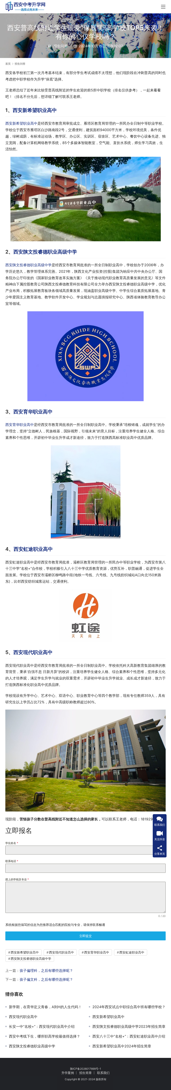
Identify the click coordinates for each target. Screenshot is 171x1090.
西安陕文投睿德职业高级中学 (45, 252)
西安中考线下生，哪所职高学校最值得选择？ (44, 1036)
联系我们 (103, 1073)
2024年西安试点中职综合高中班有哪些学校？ (128, 1007)
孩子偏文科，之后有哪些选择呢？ (46, 979)
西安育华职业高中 (33, 412)
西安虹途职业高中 (33, 549)
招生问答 (60, 46)
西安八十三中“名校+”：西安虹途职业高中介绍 (128, 1036)
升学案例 (67, 1073)
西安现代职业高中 (33, 652)
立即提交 (85, 936)
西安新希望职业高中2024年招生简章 (121, 1046)
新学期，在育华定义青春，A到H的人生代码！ (45, 1007)
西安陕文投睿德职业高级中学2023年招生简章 (128, 1026)
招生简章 (85, 1073)
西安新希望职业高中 (35, 110)
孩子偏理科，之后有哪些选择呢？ (46, 970)
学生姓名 (11, 843)
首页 (8, 63)
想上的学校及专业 (17, 879)
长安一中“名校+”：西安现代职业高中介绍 (42, 1026)
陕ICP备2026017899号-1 (85, 1068)
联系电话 (11, 861)
